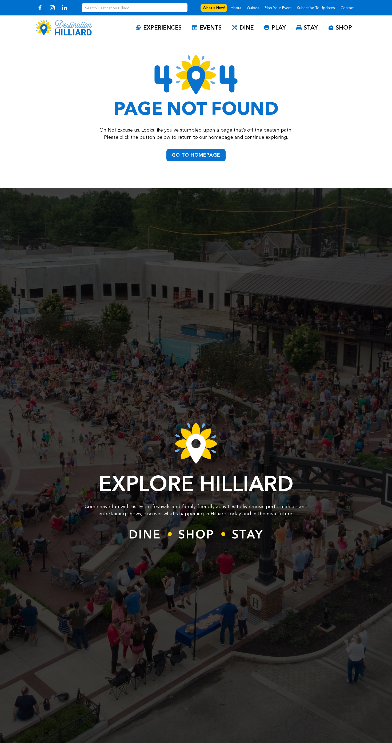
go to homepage (196, 155)
